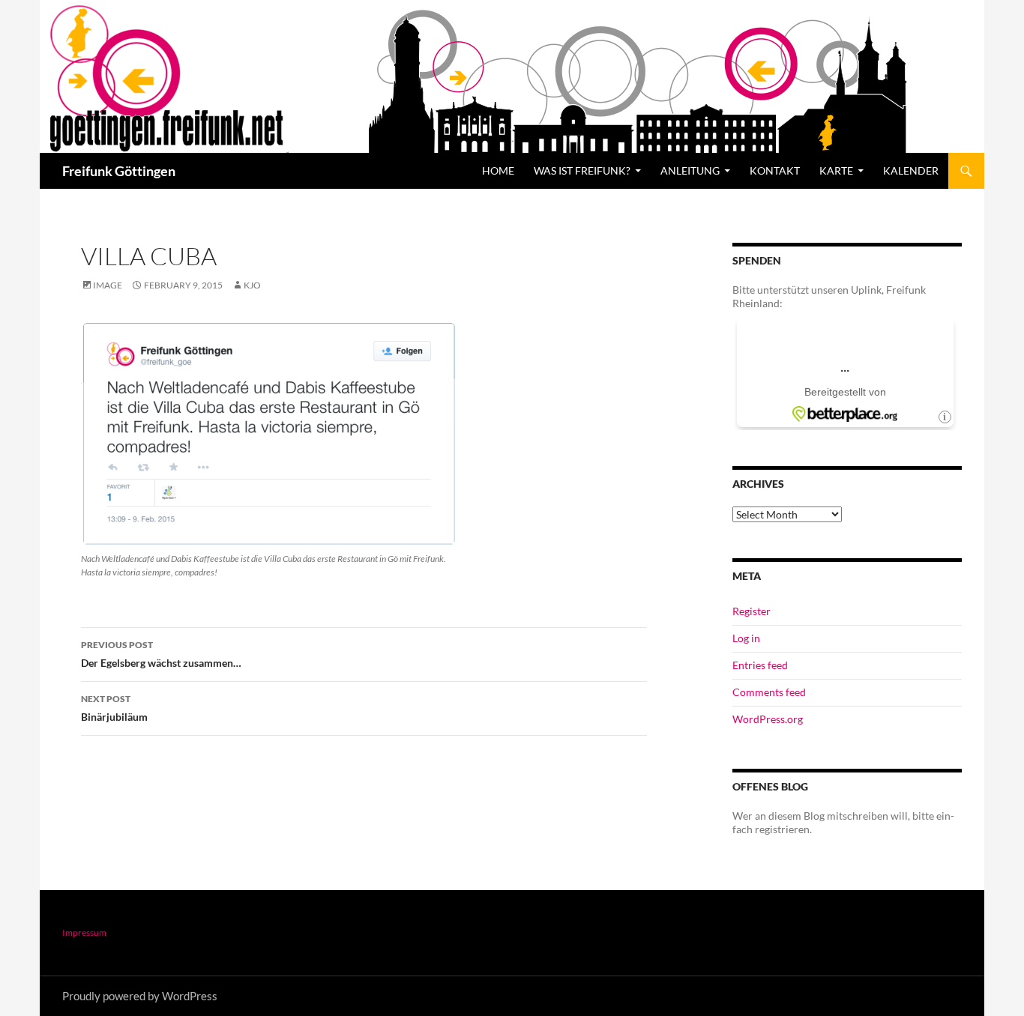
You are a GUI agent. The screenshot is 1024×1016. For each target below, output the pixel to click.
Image (107, 285)
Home (498, 170)
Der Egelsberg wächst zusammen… (161, 654)
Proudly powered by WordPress (139, 996)
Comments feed (769, 692)
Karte (836, 170)
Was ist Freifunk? (582, 170)
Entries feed (760, 665)
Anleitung (690, 170)
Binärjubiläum (114, 708)
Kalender (911, 170)
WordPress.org (767, 719)
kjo (252, 285)
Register (751, 611)
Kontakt (775, 170)
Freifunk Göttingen (118, 171)
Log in (746, 638)
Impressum (84, 932)
